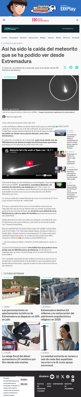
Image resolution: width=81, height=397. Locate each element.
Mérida (58, 38)
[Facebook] (68, 376)
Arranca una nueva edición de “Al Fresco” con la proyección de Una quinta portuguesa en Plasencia (72, 192)
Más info (24, 384)
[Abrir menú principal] (4, 20)
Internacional (33, 38)
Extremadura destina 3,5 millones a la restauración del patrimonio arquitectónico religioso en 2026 (57, 315)
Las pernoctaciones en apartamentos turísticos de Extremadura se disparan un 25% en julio (21, 315)
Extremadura (13, 38)
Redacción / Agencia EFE (13, 117)
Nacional (23, 38)
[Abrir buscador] (77, 20)
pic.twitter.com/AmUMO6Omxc (34, 238)
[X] (63, 376)
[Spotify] (73, 376)
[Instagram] (57, 376)
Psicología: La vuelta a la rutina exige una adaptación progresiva (72, 159)
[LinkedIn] (73, 380)
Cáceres (51, 38)
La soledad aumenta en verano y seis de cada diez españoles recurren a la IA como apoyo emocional (59, 360)
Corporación (58, 384)
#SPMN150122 (15, 229)
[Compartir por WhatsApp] (77, 67)
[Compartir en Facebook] (71, 67)
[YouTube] (52, 376)
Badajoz (43, 38)
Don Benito (76, 38)
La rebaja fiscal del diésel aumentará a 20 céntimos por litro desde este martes (72, 174)
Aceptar (24, 379)
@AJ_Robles (13, 233)
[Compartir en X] (65, 67)
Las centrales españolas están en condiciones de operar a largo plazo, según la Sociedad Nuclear (72, 141)
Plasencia (66, 38)
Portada (4, 38)
